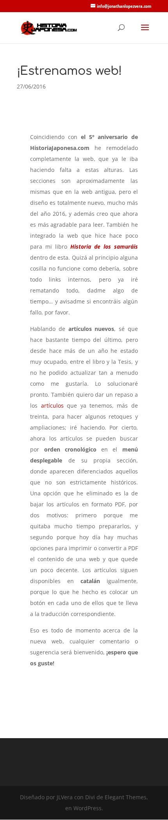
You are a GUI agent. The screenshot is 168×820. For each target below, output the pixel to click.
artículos (52, 405)
